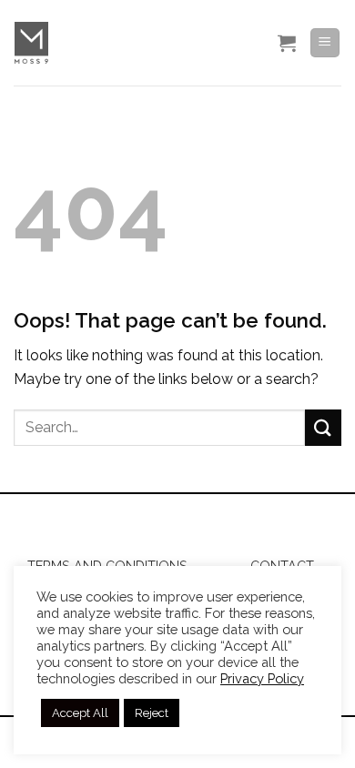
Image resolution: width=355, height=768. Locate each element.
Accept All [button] (80, 713)
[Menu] (325, 43)
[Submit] (323, 427)
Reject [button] (151, 713)
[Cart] (287, 43)
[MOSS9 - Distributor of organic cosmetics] (135, 43)
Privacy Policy (262, 678)
